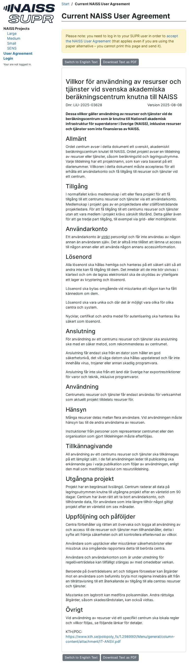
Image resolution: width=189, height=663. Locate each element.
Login (8, 58)
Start (65, 4)
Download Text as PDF (120, 62)
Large (11, 33)
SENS (11, 48)
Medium (13, 38)
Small (11, 43)
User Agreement (17, 53)
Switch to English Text (81, 62)
